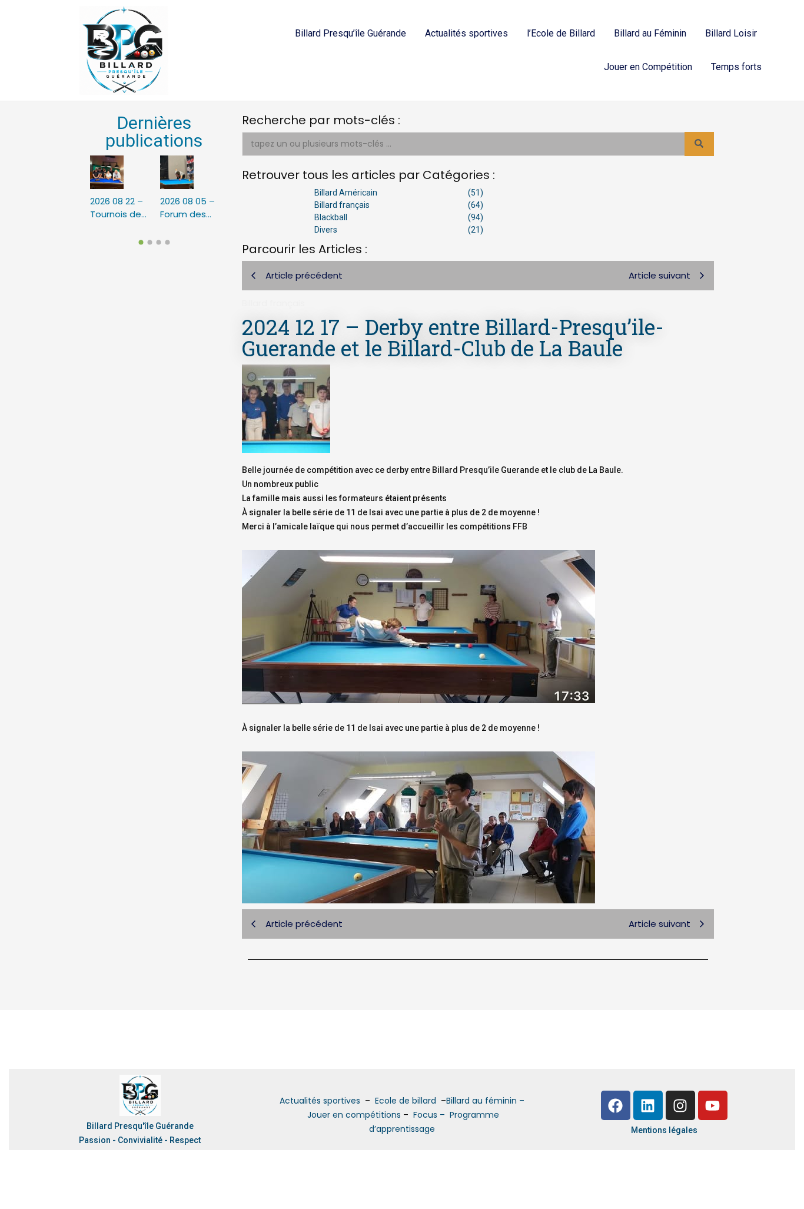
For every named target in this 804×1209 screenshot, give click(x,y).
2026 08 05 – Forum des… (187, 207)
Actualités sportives (466, 33)
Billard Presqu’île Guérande (350, 33)
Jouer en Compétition (648, 66)
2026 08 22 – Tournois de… (118, 207)
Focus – (430, 1115)
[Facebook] (615, 1105)
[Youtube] (712, 1105)
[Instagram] (680, 1105)
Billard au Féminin (650, 33)
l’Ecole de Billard (561, 33)
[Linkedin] (648, 1105)
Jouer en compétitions (354, 1115)
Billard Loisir (731, 33)
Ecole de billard (405, 1101)
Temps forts (736, 66)
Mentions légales (664, 1130)
